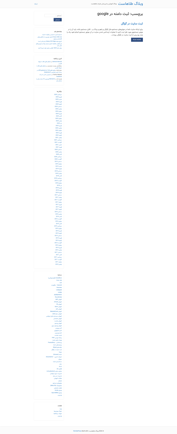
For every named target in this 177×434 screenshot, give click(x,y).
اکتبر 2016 (59, 216)
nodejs (60, 292)
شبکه (60, 366)
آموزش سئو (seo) (57, 314)
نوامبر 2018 (58, 173)
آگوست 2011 (58, 259)
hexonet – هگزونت (56, 285)
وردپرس (60, 395)
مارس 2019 (58, 166)
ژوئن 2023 (59, 121)
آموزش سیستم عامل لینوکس (54, 316)
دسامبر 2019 (58, 161)
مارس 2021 (58, 145)
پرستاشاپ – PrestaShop (55, 342)
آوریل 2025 (59, 97)
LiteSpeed (59, 290)
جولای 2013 (58, 245)
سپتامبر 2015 (58, 226)
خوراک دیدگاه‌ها (58, 414)
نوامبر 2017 (58, 197)
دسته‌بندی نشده (57, 362)
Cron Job (59, 280)
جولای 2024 (58, 111)
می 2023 (59, 123)
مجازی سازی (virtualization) (54, 371)
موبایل (60, 381)
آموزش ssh (59, 309)
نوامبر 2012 (58, 250)
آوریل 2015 (59, 231)
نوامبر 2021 (58, 138)
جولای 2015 (58, 228)
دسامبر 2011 (58, 252)
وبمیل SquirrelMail (57, 393)
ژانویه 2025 (59, 104)
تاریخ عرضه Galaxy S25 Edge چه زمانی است (50, 41)
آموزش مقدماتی (57, 318)
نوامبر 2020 (58, 152)
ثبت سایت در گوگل (132, 24)
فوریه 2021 (59, 147)
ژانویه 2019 (59, 169)
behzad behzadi (57, 62)
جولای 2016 (58, 221)
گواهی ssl (59, 369)
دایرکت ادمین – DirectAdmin (54, 357)
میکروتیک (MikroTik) (56, 385)
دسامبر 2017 (58, 195)
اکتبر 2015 (59, 224)
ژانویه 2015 (59, 233)
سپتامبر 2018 (58, 178)
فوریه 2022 (59, 133)
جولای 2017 (58, 202)
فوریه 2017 (59, 207)
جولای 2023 (58, 118)
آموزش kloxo (58, 307)
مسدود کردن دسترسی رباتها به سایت (52, 34)
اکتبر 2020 (59, 154)
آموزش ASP (58, 299)
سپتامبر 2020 (58, 157)
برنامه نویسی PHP (57, 338)
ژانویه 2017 (59, 209)
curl (61, 283)
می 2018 (59, 185)
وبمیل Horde (58, 390)
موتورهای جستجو (57, 383)
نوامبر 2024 (58, 109)
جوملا (60, 352)
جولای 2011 (58, 262)
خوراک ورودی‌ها (58, 411)
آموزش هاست (58, 321)
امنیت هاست (58, 335)
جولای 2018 (58, 183)
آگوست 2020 (58, 159)
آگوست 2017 (58, 200)
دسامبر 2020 (58, 149)
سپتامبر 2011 (58, 257)
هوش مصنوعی (58, 388)
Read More (137, 40)
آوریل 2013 (59, 247)
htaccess (59, 287)
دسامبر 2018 (58, 171)
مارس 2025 (58, 99)
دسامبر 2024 (58, 106)
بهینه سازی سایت (57, 340)
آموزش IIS (59, 304)
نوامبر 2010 (58, 264)
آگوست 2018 (58, 181)
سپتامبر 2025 (58, 94)
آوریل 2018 (59, 188)
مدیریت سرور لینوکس (56, 373)
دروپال (60, 359)
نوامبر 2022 (58, 128)
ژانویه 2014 (59, 240)
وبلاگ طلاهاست (130, 3)
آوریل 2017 (59, 204)
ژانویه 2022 (59, 135)
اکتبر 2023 (59, 116)
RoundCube (58, 297)
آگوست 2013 (58, 243)
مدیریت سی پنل (57, 376)
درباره (36, 4)
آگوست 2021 (58, 142)
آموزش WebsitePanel (56, 311)
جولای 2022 (58, 130)
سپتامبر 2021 (58, 140)
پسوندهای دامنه (57, 345)
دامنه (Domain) (57, 354)
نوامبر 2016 (58, 214)
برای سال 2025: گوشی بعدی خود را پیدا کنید (50, 48)
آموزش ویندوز (58, 323)
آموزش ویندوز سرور (57, 326)
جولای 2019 (58, 164)
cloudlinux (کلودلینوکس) (55, 278)
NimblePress (77, 431)
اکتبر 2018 (59, 176)
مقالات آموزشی (58, 378)
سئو (61, 364)
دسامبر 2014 (58, 236)
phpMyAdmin (58, 295)
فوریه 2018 (59, 190)
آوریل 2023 (59, 126)
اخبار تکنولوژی (58, 330)
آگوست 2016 (58, 219)
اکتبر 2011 (59, 255)
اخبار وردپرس (58, 333)
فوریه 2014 (59, 238)
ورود (61, 409)
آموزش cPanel (58, 302)
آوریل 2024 (59, 114)
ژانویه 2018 (59, 193)
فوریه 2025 (59, 102)
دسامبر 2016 (58, 212)
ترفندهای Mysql (57, 347)
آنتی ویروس (58, 328)
